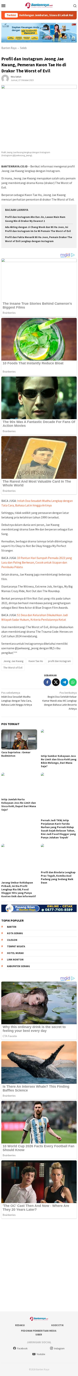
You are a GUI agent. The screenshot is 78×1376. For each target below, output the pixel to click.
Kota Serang (15, 933)
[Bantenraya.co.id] (39, 5)
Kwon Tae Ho (36, 661)
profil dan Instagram (59, 661)
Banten (11, 926)
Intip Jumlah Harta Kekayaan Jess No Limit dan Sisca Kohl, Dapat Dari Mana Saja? (18, 804)
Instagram (59, 1348)
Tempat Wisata (16, 946)
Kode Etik (57, 1325)
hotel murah (15, 953)
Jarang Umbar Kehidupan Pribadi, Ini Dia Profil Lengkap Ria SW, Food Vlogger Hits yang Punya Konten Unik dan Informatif (18, 889)
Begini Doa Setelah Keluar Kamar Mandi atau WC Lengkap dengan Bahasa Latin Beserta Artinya (59, 700)
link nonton (15, 959)
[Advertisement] (39, 1265)
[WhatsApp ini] (73, 682)
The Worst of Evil (12, 667)
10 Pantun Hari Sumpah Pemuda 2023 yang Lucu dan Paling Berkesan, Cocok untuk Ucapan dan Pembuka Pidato (36, 562)
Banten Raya (8, 48)
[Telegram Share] (64, 682)
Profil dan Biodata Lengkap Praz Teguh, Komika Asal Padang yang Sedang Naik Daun (58, 877)
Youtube (41, 1354)
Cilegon (12, 940)
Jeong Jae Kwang (13, 661)
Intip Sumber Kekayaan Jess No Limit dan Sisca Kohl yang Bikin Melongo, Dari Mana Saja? (58, 761)
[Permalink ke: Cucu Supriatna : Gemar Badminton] (19, 739)
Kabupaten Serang (18, 966)
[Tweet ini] (56, 682)
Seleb (23, 48)
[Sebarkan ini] (47, 682)
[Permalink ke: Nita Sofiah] (5, 78)
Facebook (22, 1348)
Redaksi (20, 1325)
